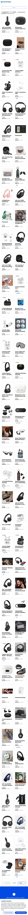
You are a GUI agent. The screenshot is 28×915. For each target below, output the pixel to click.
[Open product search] (22, 2)
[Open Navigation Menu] (25, 2)
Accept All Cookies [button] (21, 912)
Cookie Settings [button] (8, 912)
